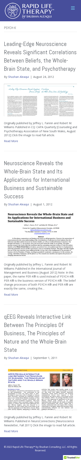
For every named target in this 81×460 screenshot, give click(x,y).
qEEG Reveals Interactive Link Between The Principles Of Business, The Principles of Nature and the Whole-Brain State (37, 333)
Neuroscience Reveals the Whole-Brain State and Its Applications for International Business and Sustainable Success (37, 179)
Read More (11, 141)
